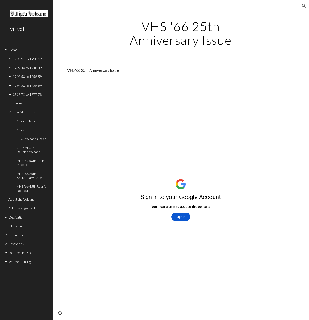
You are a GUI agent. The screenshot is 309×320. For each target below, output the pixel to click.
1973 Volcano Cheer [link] (31, 139)
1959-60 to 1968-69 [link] (27, 85)
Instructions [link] (16, 235)
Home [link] (13, 50)
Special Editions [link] (24, 112)
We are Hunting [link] (19, 262)
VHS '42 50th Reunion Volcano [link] (32, 163)
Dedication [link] (16, 217)
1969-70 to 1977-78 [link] (27, 94)
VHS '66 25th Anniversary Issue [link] (29, 176)
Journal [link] (18, 103)
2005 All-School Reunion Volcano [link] (28, 149)
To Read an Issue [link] (20, 253)
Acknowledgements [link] (22, 208)
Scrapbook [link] (16, 244)
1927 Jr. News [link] (27, 121)
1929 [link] (20, 130)
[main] (180, 33)
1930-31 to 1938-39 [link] (27, 59)
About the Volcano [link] (21, 199)
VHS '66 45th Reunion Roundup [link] (32, 188)
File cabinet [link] (16, 226)
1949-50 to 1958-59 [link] (27, 76)
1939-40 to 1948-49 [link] (27, 68)
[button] (304, 6)
